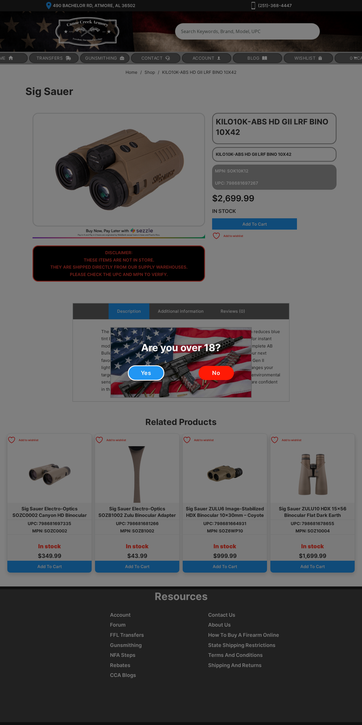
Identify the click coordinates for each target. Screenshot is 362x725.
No (216, 373)
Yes (146, 373)
